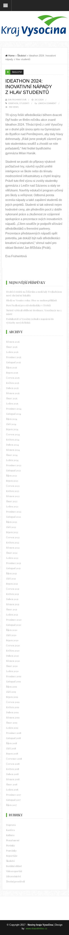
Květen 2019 (12, 707)
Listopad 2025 (13, 362)
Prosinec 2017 (13, 794)
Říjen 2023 (11, 475)
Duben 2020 (12, 655)
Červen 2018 (13, 763)
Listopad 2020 (13, 624)
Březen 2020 (13, 660)
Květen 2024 (12, 439)
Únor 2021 (11, 609)
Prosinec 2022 (13, 511)
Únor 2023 (11, 501)
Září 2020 (11, 635)
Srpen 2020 (12, 640)
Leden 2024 (12, 460)
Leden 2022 (12, 557)
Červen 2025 (13, 377)
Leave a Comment (47, 103)
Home (11, 55)
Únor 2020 (12, 666)
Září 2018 (11, 748)
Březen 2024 (13, 449)
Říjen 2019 (11, 686)
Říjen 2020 (11, 629)
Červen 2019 (13, 702)
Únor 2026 (11, 346)
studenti (24, 103)
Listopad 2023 (13, 470)
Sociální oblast (14, 866)
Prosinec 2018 (13, 732)
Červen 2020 (13, 645)
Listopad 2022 (13, 516)
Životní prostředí (15, 881)
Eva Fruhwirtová (17, 100)
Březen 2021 (12, 604)
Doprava (11, 824)
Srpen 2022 (12, 532)
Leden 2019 (12, 727)
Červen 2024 (13, 434)
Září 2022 (11, 527)
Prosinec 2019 (13, 676)
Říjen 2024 (11, 418)
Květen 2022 (12, 542)
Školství (21, 55)
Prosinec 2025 (13, 357)
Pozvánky (11, 850)
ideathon (13, 103)
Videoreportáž (14, 871)
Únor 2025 (11, 398)
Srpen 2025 (12, 372)
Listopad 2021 (13, 568)
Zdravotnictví (13, 876)
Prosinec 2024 (13, 408)
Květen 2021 (12, 593)
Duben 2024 (12, 444)
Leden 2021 (12, 614)
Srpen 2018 (12, 753)
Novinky (10, 845)
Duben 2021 (12, 599)
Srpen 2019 (12, 696)
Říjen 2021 (11, 573)
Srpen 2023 (12, 480)
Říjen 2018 (11, 743)
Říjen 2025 (11, 367)
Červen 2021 (12, 588)
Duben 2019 (12, 712)
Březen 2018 (13, 779)
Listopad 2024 (13, 413)
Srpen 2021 (12, 583)
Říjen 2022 (11, 521)
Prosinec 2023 (13, 465)
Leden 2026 (12, 352)
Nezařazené (13, 840)
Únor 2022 (11, 552)
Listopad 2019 (13, 681)
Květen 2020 (13, 650)
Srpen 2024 (12, 429)
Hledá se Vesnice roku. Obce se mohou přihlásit (31, 300)
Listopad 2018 (13, 738)
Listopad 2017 (13, 799)
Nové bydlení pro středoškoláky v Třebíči (28, 305)
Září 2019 (11, 691)
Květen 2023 (12, 491)
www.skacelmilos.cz (36, 928)
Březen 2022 (13, 547)
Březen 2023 (13, 496)
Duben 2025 (12, 388)
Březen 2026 (13, 341)
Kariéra (10, 829)
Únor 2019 (11, 722)
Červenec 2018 (14, 758)
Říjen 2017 (11, 804)
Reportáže (11, 855)
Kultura (10, 835)
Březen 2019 (13, 717)
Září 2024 (11, 424)
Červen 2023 (13, 485)
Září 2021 (11, 578)
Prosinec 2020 (14, 619)
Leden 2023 (12, 506)
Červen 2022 (13, 537)
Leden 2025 (12, 403)
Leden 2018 (12, 789)
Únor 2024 (11, 454)
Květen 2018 (12, 768)
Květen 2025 (12, 382)
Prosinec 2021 (13, 563)
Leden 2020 (12, 671)
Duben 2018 (12, 774)
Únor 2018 (11, 784)
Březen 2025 (13, 393)
